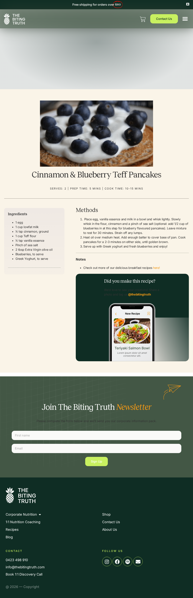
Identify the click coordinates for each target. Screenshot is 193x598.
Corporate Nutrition (21, 514)
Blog (9, 537)
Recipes (12, 529)
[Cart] (143, 18)
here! (156, 268)
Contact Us (111, 522)
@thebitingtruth (139, 294)
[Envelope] (138, 561)
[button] (185, 19)
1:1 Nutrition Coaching (23, 522)
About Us (109, 529)
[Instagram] (107, 561)
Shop (106, 514)
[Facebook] (117, 561)
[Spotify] (127, 561)
